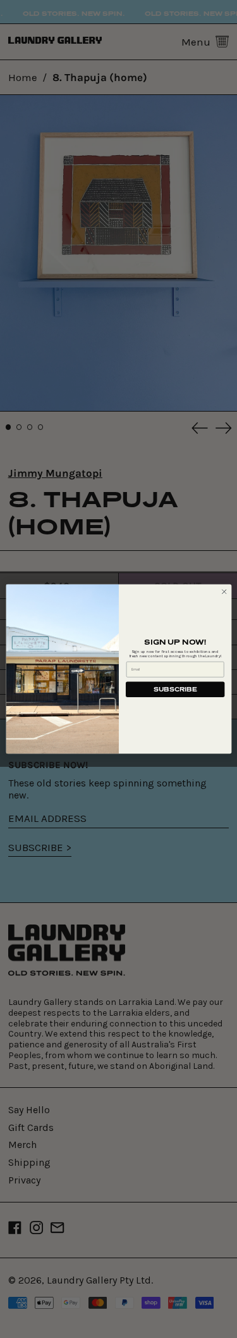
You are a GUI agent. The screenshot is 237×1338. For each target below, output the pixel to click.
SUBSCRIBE (175, 689)
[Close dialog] (224, 591)
